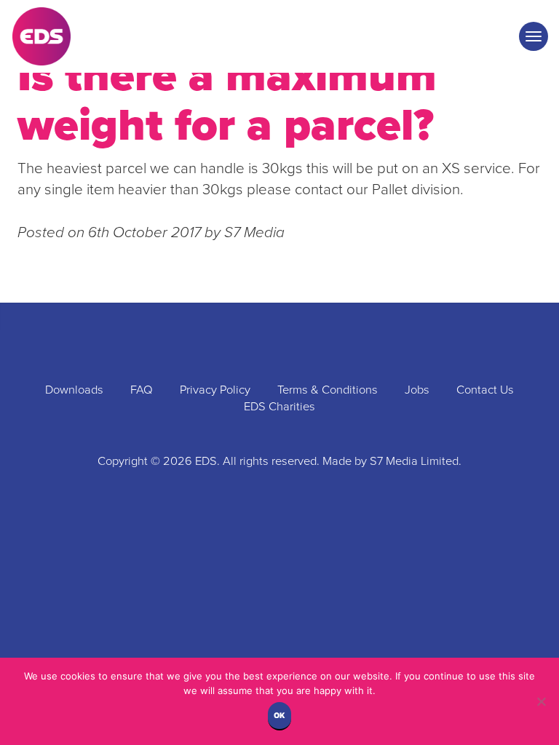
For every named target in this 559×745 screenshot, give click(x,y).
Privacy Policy (215, 390)
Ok (279, 715)
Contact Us (485, 390)
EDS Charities (279, 406)
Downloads (74, 390)
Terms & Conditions (327, 390)
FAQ (141, 390)
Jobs (417, 390)
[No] (541, 701)
